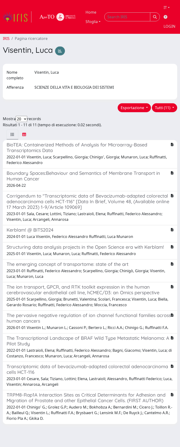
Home (91, 12)
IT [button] (165, 7)
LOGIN (169, 26)
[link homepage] (17, 17)
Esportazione (133, 107)
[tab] (12, 134)
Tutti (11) (163, 107)
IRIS (6, 38)
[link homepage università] (57, 17)
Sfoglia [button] (92, 21)
